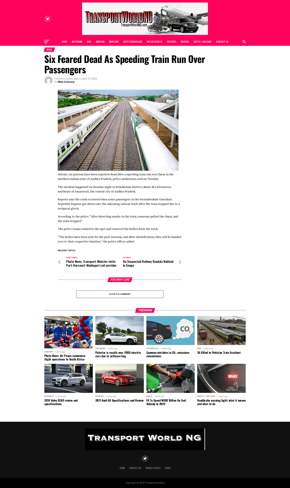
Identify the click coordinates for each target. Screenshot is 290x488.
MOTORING (77, 41)
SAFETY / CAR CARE (202, 41)
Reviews (185, 41)
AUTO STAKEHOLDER (132, 41)
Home (122, 468)
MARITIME (114, 41)
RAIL (89, 41)
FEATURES (171, 41)
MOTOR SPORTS (154, 41)
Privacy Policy (153, 468)
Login (167, 468)
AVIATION (100, 41)
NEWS (64, 41)
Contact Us (222, 41)
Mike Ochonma (66, 82)
